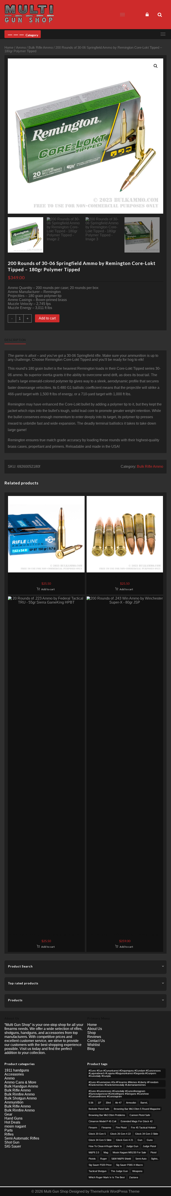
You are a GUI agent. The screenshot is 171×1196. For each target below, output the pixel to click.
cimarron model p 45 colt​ (102, 1121)
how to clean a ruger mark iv (105, 1146)
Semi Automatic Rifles (21, 1138)
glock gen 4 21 (124, 1140)
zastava (133, 1177)
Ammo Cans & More (20, 1082)
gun (140, 1140)
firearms (106, 1127)
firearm (93, 1127)
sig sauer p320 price (100, 1165)
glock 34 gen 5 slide (100, 1140)
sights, (154, 1158)
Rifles (9, 1134)
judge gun (132, 1146)
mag (106, 1152)
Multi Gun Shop (56, 1191)
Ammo (21, 47)
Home (8, 47)
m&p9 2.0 (94, 1152)
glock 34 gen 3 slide (146, 1133)
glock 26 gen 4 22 (120, 1133)
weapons (137, 1171)
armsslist (131, 1102)
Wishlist (93, 1045)
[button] (156, 66)
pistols (92, 1158)
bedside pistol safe (99, 1109)
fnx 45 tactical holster (143, 1127)
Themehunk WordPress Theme (115, 1191)
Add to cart (47, 318)
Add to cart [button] (48, 589)
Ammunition (13, 1102)
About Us (94, 1029)
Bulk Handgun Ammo (21, 1086)
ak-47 (118, 1102)
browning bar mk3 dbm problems (107, 1115)
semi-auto (141, 1158)
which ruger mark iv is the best (107, 1177)
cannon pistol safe (140, 1115)
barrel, (144, 1102)
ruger (103, 1158)
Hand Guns (13, 1118)
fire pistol (121, 1127)
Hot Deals (12, 1122)
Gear (8, 1114)
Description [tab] (15, 340)
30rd (108, 1102)
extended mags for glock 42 (137, 1121)
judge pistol (149, 1146)
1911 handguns (16, 1070)
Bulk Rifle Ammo (40, 47)
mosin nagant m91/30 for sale (129, 1152)
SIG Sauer (12, 1146)
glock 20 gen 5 (97, 1133)
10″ (99, 1102)
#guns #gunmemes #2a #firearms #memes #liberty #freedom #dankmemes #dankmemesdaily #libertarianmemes (123, 1083)
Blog (91, 1049)
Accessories (14, 1074)
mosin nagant (15, 1126)
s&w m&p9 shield (121, 1158)
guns (150, 1140)
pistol (153, 1152)
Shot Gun (11, 1142)
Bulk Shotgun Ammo (20, 1098)
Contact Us (96, 1041)
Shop (91, 1033)
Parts (8, 1130)
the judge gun (119, 1171)
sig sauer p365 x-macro (129, 1165)
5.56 (91, 1102)
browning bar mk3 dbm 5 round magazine (137, 1109)
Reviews (94, 1037)
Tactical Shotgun (97, 1171)
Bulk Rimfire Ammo (19, 1094)
